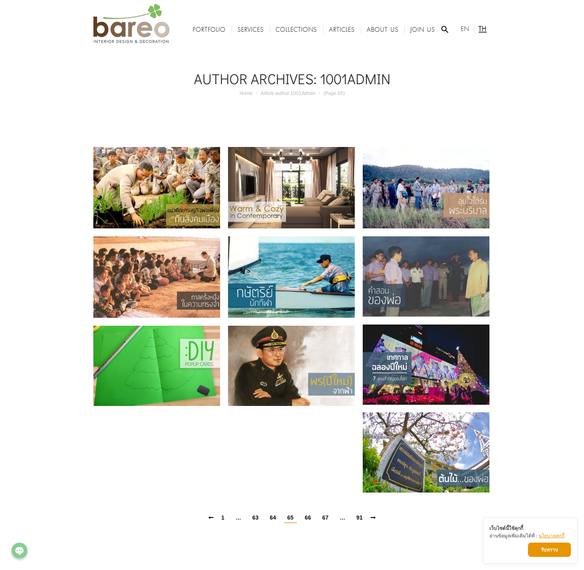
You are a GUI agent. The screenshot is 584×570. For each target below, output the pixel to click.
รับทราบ (549, 550)
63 (255, 517)
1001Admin (355, 78)
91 (359, 517)
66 (308, 517)
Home (246, 93)
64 (273, 517)
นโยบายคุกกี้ (552, 536)
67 (325, 517)
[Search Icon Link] (445, 29)
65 (290, 517)
